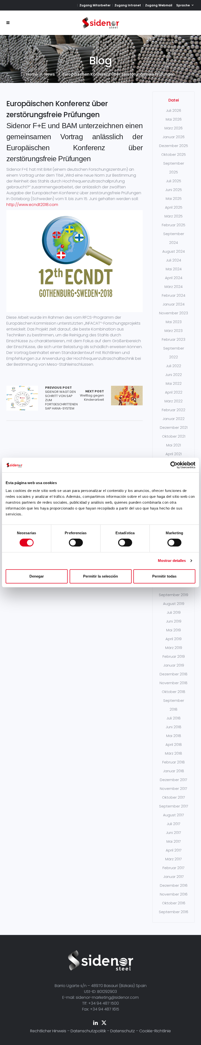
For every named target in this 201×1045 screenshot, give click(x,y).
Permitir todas (164, 576)
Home (32, 74)
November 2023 (173, 313)
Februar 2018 (173, 762)
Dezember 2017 (173, 779)
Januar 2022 (174, 418)
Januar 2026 (174, 136)
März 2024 (173, 286)
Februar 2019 (174, 656)
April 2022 (173, 392)
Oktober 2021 (173, 436)
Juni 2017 (173, 832)
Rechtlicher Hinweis (48, 1031)
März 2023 (173, 330)
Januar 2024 (174, 304)
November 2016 (174, 894)
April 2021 (173, 453)
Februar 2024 (173, 295)
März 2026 (173, 128)
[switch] (76, 542)
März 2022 (173, 401)
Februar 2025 (173, 224)
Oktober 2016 (173, 903)
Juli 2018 (173, 718)
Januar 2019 (173, 665)
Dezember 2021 (174, 427)
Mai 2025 (174, 198)
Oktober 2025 (173, 154)
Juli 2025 (173, 180)
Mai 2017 (173, 841)
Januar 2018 (173, 770)
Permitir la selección (100, 576)
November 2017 (173, 788)
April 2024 (173, 277)
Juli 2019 (174, 612)
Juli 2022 (173, 365)
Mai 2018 (173, 735)
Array (22, 398)
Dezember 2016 (174, 885)
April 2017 (174, 850)
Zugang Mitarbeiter (95, 5)
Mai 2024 (174, 269)
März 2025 (173, 216)
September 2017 (173, 806)
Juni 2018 (173, 726)
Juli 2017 (173, 823)
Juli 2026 (173, 110)
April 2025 (173, 207)
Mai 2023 (174, 321)
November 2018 (174, 682)
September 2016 (173, 911)
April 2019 (173, 638)
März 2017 (173, 859)
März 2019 (173, 647)
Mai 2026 (174, 119)
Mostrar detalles (172, 560)
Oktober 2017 (173, 797)
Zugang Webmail (158, 5)
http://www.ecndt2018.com (32, 204)
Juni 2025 (173, 189)
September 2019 (173, 594)
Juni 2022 (173, 374)
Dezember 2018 (174, 674)
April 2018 (173, 744)
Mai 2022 (174, 383)
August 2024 (173, 251)
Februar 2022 (173, 409)
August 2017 (173, 815)
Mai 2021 (173, 445)
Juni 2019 (173, 621)
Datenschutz (122, 1031)
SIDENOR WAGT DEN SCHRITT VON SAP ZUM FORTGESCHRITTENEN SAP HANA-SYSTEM (61, 398)
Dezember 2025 (173, 145)
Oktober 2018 (173, 691)
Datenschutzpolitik (88, 1031)
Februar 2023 (173, 339)
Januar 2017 (173, 876)
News (49, 74)
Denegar (36, 576)
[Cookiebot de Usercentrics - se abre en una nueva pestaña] (173, 465)
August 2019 (173, 603)
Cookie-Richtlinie (155, 1031)
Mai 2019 (173, 630)
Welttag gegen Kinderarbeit (92, 395)
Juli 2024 (173, 260)
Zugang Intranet (127, 5)
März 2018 (173, 753)
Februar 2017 (174, 867)
